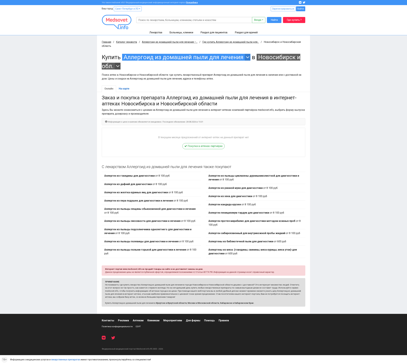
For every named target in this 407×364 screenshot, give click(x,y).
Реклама (123, 320)
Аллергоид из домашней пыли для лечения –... (169, 41)
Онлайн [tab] (108, 88)
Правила (224, 320)
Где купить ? (294, 19)
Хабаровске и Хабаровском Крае (237, 303)
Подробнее (192, 2)
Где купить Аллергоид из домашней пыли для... (230, 41)
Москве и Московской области (203, 303)
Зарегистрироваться (283, 8)
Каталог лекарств (126, 41)
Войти (300, 8)
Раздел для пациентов (214, 32)
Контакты (108, 320)
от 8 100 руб (137, 175)
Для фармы (193, 320)
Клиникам (153, 320)
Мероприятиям (172, 320)
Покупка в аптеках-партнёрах (205, 146)
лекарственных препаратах (65, 359)
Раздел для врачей (246, 32)
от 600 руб (247, 241)
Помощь (209, 320)
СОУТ (138, 326)
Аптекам (138, 320)
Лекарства (155, 32)
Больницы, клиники (181, 32)
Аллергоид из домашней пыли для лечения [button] (183, 57)
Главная (106, 41)
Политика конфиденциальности (117, 326)
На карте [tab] (124, 88)
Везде (257, 19)
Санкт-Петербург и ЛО (127, 8)
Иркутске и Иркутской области (171, 303)
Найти (274, 19)
